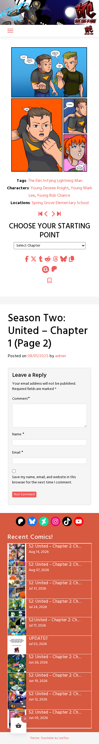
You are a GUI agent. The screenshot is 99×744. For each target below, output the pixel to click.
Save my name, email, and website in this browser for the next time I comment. (44, 480)
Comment (20, 399)
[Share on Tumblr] (41, 259)
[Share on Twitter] (34, 259)
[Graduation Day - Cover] (40, 214)
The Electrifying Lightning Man (55, 180)
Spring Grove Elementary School (60, 203)
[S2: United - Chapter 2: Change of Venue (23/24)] (59, 214)
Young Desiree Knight (50, 188)
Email (16, 452)
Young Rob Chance (53, 195)
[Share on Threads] (55, 259)
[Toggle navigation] (10, 31)
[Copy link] (71, 259)
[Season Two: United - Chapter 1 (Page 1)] (46, 214)
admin (60, 356)
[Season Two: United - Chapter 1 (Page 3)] (53, 214)
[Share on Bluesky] (63, 259)
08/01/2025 (38, 356)
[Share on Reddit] (48, 259)
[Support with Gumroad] (45, 269)
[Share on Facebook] (27, 259)
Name (16, 434)
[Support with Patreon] (54, 269)
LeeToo (64, 738)
